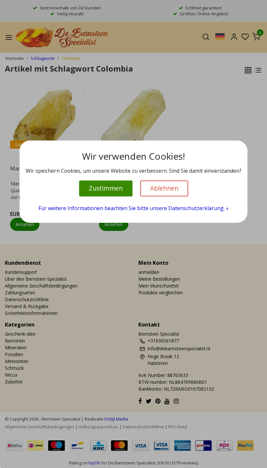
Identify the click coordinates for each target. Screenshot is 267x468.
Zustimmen (106, 188)
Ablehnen (164, 188)
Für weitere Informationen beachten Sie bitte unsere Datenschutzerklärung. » (133, 208)
